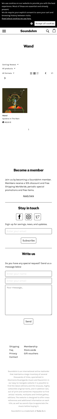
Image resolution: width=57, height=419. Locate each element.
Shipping (14, 346)
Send (28, 321)
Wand (4, 115)
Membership (30, 346)
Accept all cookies (45, 23)
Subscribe (29, 240)
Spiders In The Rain (10, 118)
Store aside (30, 350)
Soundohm (28, 31)
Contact (13, 357)
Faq (11, 350)
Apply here (28, 195)
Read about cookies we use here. (16, 18)
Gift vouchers (31, 353)
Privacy (13, 353)
